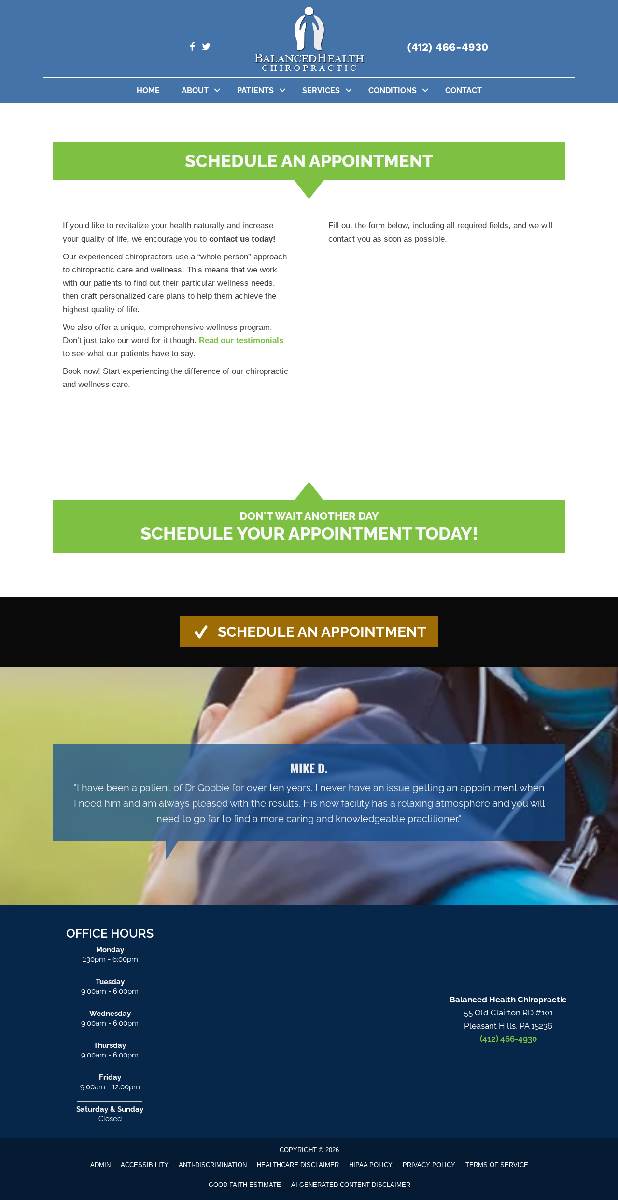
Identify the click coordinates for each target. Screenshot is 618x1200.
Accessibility (145, 1165)
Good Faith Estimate (245, 1184)
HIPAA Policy (371, 1165)
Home (148, 90)
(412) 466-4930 (447, 47)
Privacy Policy (429, 1165)
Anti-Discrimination (213, 1165)
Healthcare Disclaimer (298, 1165)
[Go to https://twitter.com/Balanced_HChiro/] (206, 48)
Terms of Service (496, 1165)
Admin (100, 1165)
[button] (217, 90)
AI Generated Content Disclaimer (350, 1184)
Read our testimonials (241, 340)
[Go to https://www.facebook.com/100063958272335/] (192, 48)
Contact (463, 90)
